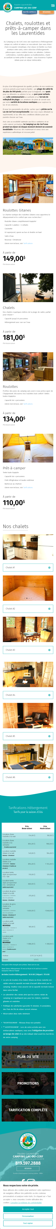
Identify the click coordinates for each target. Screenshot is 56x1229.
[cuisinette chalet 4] (28, 686)
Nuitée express (29, 12)
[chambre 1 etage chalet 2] (28, 600)
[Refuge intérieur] (28, 462)
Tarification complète (28, 1110)
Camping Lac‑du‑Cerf (25, 8)
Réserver (47, 12)
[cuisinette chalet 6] (28, 769)
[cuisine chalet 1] (28, 559)
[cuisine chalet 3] (28, 641)
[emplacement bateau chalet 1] (28, 301)
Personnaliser (28, 1216)
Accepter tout (28, 1209)
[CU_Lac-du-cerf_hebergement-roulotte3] (28, 380)
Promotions (28, 1083)
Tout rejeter (28, 1223)
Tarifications (28, 243)
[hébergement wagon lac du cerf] (28, 202)
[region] (28, 1205)
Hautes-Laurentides (23, 5)
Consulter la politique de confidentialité (26, 1203)
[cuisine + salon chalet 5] (28, 728)
